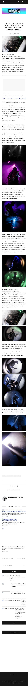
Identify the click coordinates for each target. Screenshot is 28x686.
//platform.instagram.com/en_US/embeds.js (14, 98)
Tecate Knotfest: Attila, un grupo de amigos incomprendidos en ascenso (13, 523)
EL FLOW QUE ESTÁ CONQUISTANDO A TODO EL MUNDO (17, 577)
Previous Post (8, 558)
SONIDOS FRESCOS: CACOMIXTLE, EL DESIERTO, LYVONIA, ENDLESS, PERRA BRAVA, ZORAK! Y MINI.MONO (20, 612)
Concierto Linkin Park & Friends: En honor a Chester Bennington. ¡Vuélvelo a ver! (14, 513)
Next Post (21, 558)
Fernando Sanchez (15, 489)
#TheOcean (6, 93)
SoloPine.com (17, 682)
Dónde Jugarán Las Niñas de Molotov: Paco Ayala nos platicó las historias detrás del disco (13, 548)
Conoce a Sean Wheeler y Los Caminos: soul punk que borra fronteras (18, 585)
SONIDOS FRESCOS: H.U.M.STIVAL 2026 (23, 602)
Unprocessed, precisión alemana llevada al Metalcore (18, 592)
